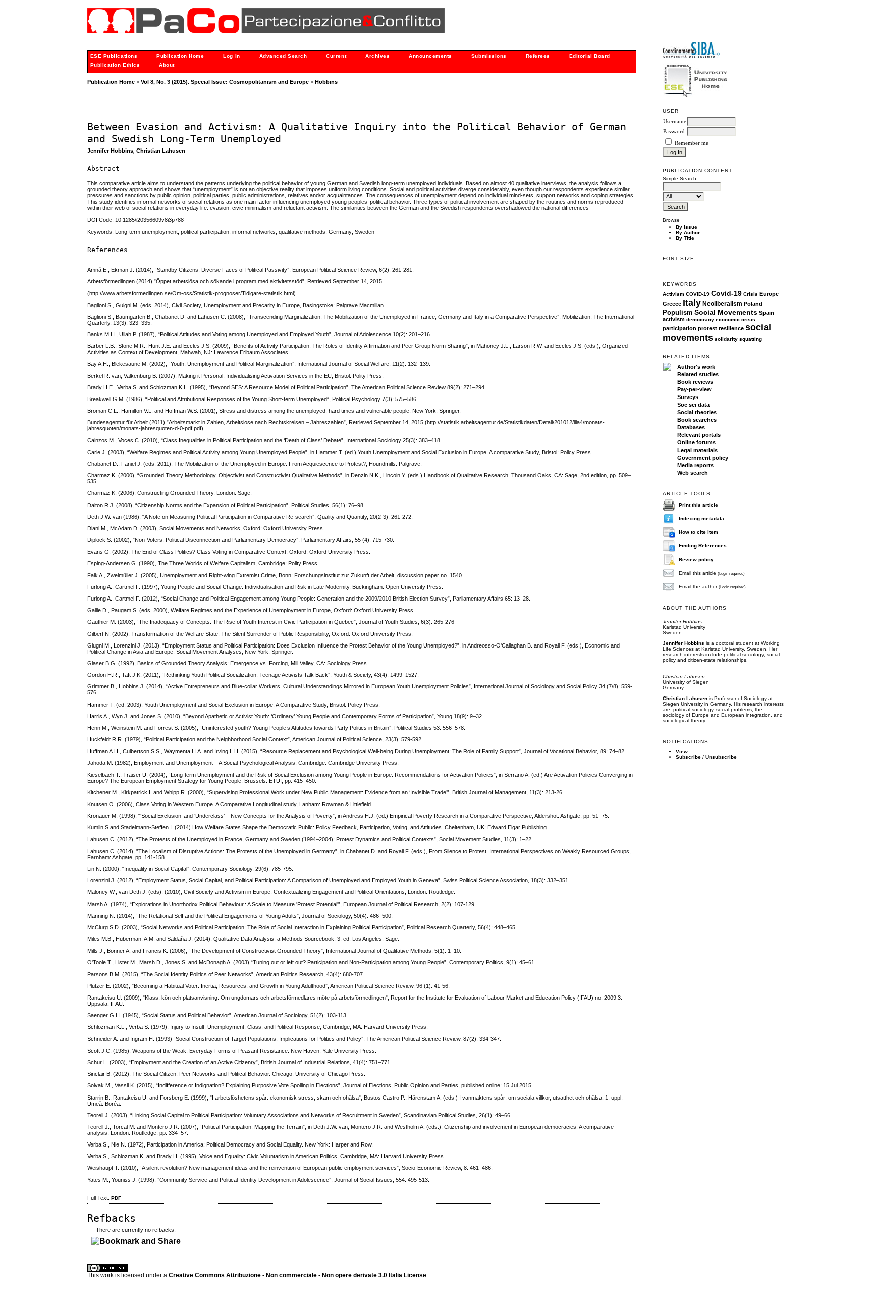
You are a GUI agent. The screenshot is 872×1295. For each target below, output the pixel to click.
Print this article (698, 505)
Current (336, 56)
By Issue (686, 227)
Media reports (695, 465)
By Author (688, 232)
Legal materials (697, 450)
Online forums (696, 442)
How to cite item (698, 532)
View (682, 751)
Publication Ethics (115, 65)
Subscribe (688, 757)
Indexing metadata (701, 518)
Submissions (489, 56)
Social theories (697, 412)
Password (674, 131)
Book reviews (695, 382)
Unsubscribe (721, 757)
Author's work (696, 367)
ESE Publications (113, 56)
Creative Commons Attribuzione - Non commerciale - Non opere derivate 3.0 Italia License (297, 1275)
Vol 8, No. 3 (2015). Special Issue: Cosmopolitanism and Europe (225, 82)
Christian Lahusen (160, 150)
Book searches (697, 420)
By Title (685, 238)
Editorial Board (589, 56)
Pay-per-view (694, 389)
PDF (116, 1198)
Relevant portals (699, 435)
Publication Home (180, 56)
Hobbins (326, 82)
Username (674, 121)
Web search (692, 473)
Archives (377, 56)
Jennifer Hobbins (110, 150)
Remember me (691, 143)
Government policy (702, 458)
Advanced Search (283, 56)
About (167, 65)
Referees (538, 56)
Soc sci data (693, 405)
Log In (231, 56)
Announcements (430, 56)
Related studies (698, 374)
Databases (691, 427)
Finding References (703, 546)
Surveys (687, 397)
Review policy (696, 559)
